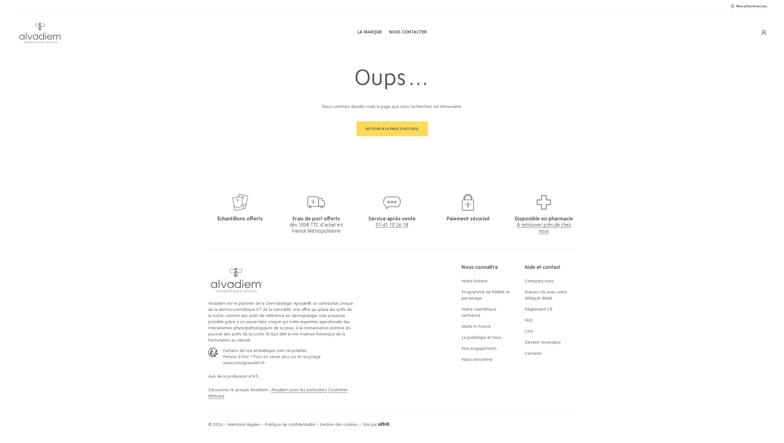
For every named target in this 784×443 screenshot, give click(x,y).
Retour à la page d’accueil (392, 129)
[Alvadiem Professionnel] (142, 33)
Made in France (476, 326)
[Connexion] (764, 32)
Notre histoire (475, 281)
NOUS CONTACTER (408, 32)
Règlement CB (538, 309)
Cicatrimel (337, 390)
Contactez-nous (539, 281)
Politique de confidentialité (290, 424)
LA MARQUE (369, 32)
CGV (529, 331)
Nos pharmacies (751, 6)
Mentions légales (244, 424)
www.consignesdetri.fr (244, 363)
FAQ (529, 320)
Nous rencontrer (477, 359)
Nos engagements (479, 348)
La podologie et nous (481, 337)
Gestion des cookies (339, 424)
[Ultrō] (383, 424)
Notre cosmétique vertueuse (479, 312)
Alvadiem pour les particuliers (299, 390)
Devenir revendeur (543, 342)
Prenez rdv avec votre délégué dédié (546, 295)
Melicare (216, 396)
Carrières (533, 353)
